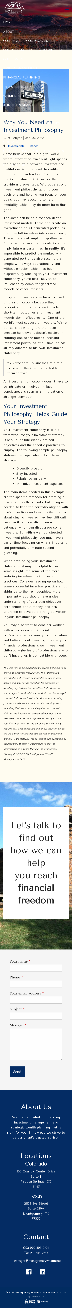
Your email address (36, 993)
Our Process (37, 41)
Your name (36, 961)
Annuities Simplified (22, 105)
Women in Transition (23, 96)
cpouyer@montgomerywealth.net (37, 1261)
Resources (12, 114)
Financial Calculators (39, 123)
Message (34, 1025)
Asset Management (20, 68)
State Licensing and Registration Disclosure (33, 153)
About (8, 31)
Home (8, 22)
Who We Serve (50, 50)
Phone (33, 977)
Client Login (15, 165)
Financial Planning (21, 77)
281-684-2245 (39, 1253)
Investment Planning (23, 87)
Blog (7, 123)
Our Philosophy (17, 50)
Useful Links (14, 133)
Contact (11, 142)
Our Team (11, 41)
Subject (33, 1009)
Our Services (14, 59)
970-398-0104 (39, 1248)
